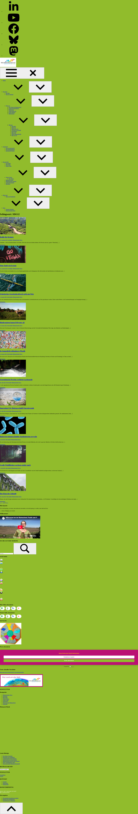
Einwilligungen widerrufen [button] (9, 800)
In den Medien (12, 112)
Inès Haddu (10, 297)
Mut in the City (15, 129)
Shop (4, 208)
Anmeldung (2, 775)
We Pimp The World (16, 130)
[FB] (13, 33)
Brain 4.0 (14, 127)
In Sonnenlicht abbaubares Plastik (12, 351)
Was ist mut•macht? (10, 148)
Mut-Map (14, 126)
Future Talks (8, 166)
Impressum (5, 783)
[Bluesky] (13, 44)
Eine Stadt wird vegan (8, 265)
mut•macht (5, 146)
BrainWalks (14, 131)
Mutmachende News (17, 240)
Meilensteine (11, 113)
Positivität (5, 704)
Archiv (1, 776)
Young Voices (9, 177)
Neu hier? (5, 91)
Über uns (8, 105)
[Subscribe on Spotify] (2, 608)
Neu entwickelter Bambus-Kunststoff (11, 763)
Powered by (66, 666)
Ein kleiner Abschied (7, 756)
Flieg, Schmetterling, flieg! (9, 762)
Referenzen (11, 109)
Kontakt (5, 781)
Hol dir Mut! (6, 162)
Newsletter (8, 163)
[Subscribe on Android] (8, 608)
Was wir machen (9, 94)
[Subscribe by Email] (13, 608)
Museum (11, 125)
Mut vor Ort (14, 135)
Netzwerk (5, 696)
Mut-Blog (8, 184)
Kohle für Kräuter (7, 237)
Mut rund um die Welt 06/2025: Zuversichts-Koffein (12, 672)
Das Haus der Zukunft (8, 494)
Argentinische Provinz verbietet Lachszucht (16, 380)
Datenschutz (5, 784)
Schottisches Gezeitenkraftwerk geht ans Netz (17, 294)
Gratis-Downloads (10, 182)
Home (4, 80)
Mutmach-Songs (9, 180)
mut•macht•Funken (10, 150)
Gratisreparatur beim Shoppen (9, 758)
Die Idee (8, 93)
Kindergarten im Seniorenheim (10, 760)
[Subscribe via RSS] (19, 608)
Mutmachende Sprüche (11, 181)
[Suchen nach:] (7, 553)
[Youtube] (13, 22)
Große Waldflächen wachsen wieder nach (15, 465)
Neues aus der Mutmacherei (9, 702)
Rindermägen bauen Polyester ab (12, 322)
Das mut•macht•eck (10, 149)
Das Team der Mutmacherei (15, 107)
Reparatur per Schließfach (9, 757)
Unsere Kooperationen (14, 108)
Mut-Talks (8, 164)
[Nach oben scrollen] (11, 808)
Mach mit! (5, 195)
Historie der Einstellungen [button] (9, 799)
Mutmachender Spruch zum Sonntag (11, 761)
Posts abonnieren (69, 660)
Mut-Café (14, 132)
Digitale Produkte (10, 209)
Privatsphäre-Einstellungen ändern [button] (10, 798)
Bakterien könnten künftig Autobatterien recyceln (18, 437)
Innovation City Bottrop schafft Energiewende (17, 408)
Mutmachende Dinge (10, 210)
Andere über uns (12, 111)
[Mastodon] (13, 55)
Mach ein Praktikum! (10, 196)
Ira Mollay (10, 240)
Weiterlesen (2, 245)
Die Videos (11, 178)
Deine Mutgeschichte (16, 134)
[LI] (13, 11)
